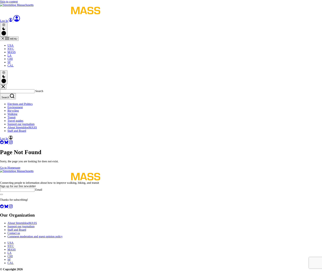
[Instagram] (11, 143)
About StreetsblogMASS (22, 127)
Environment (15, 107)
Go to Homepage (10, 167)
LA (9, 55)
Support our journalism (20, 124)
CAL (10, 65)
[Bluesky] (6, 143)
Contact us (13, 233)
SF (9, 62)
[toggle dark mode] (3, 30)
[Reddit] (2, 143)
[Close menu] (3, 86)
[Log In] (16, 20)
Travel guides (15, 120)
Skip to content (9, 1)
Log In (4, 20)
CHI (10, 58)
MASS (11, 52)
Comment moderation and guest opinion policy (35, 236)
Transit (11, 117)
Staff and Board (16, 130)
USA (10, 45)
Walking (12, 114)
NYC (10, 48)
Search (39, 91)
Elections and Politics (20, 103)
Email (38, 189)
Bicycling (13, 110)
